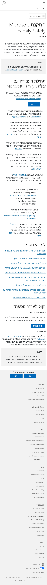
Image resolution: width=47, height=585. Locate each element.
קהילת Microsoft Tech (37, 520)
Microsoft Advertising (38, 490)
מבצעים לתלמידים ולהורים (36, 456)
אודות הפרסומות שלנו (38, 581)
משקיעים (41, 557)
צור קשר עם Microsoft (37, 577)
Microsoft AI (40, 471)
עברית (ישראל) (36, 564)
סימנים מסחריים (10, 577)
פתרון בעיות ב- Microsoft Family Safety (29, 297)
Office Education (39, 448)
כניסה (34, 104)
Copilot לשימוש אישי (38, 392)
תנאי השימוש (20, 577)
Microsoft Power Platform (36, 527)
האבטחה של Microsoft (37, 474)
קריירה (42, 546)
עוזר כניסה (37, 326)
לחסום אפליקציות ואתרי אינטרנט (23, 195)
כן (30, 376)
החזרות (42, 418)
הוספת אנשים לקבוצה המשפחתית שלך (30, 258)
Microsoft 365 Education (37, 444)
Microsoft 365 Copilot (37, 493)
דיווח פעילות (14, 224)
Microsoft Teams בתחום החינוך (35, 441)
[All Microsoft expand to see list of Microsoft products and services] (44, 3)
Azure (42, 478)
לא (16, 376)
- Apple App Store (19, 116)
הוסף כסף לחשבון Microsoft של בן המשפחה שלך (25, 268)
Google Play (36, 116)
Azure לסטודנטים (39, 460)
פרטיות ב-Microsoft (38, 554)
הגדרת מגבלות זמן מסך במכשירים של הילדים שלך (25, 272)
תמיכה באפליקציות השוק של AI (35, 516)
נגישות (28, 581)
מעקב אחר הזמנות (39, 422)
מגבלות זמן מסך (20, 175)
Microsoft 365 (40, 396)
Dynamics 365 (40, 482)
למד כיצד (18, 148)
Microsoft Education (38, 433)
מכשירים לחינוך (39, 437)
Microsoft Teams (39, 497)
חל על (41, 36)
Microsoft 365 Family (14, 69)
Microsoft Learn (39, 512)
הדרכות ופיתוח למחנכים (37, 452)
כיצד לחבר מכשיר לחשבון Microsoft (31, 285)
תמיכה (42, 8)
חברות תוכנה (40, 531)
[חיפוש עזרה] (39, 3)
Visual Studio (40, 535)
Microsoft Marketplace (37, 524)
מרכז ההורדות (40, 414)
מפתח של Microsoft (38, 508)
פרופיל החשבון (40, 411)
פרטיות (28, 577)
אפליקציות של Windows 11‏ (36, 400)
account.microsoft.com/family (28, 98)
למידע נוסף (36, 169)
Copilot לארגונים (39, 388)
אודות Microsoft (39, 550)
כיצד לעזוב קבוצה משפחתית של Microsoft (28, 263)
